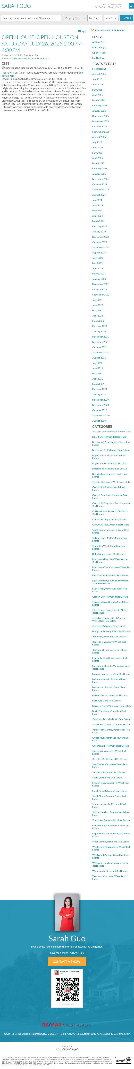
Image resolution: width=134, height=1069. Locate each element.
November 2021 (100, 341)
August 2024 (99, 194)
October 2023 (99, 242)
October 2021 (99, 347)
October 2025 (99, 126)
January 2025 (99, 173)
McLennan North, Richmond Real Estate (30, 58)
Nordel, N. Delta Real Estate (106, 700)
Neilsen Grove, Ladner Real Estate (109, 695)
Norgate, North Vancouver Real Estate (112, 705)
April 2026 (97, 95)
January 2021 (99, 394)
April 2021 (97, 378)
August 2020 (99, 420)
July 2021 (97, 362)
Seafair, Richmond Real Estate (107, 777)
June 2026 (97, 84)
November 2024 (100, 179)
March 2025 (98, 163)
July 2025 (97, 142)
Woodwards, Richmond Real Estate (110, 871)
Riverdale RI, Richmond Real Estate (110, 759)
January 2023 (99, 278)
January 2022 (99, 331)
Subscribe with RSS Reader (109, 30)
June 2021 (97, 368)
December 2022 (100, 284)
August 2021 (99, 357)
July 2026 (97, 79)
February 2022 (99, 326)
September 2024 (100, 189)
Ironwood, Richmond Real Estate (109, 636)
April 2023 (97, 268)
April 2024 (97, 215)
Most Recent (99, 68)
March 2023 (98, 273)
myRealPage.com (67, 1049)
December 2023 (100, 236)
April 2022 (97, 315)
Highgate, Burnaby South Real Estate (111, 631)
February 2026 (99, 105)
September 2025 (100, 131)
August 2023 (99, 252)
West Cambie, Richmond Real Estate (111, 841)
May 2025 (97, 152)
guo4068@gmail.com (108, 7)
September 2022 (100, 294)
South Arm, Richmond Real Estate (109, 790)
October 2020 (99, 410)
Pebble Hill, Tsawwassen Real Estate (111, 724)
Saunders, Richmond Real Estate (108, 772)
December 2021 (100, 336)
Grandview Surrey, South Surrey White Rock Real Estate (108, 619)
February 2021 (99, 389)
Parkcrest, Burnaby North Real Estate (111, 719)
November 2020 (100, 405)
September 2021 (100, 352)
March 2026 (98, 100)
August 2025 (99, 137)
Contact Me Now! (67, 961)
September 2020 (100, 415)
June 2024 (97, 205)
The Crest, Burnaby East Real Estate (111, 820)
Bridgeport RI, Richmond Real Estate (111, 450)
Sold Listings (98, 57)
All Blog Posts (99, 42)
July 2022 (97, 299)
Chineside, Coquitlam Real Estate (109, 519)
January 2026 (99, 110)
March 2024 (98, 221)
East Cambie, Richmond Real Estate (110, 575)
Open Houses (99, 52)
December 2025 (100, 116)
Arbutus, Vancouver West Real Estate (111, 431)
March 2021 (98, 383)
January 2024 (99, 231)
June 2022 (97, 305)
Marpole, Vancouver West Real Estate (111, 674)
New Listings (99, 47)
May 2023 (97, 263)
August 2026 (99, 74)
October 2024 (99, 184)
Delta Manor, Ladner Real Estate (108, 554)
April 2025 (97, 158)
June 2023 (97, 257)
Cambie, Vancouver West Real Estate (111, 481)
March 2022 (98, 320)
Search (127, 18)
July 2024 (97, 200)
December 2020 (100, 399)
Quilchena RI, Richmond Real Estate (110, 745)
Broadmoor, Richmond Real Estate (109, 468)
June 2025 (97, 147)
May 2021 (97, 373)
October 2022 (99, 289)
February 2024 (99, 226)
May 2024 (97, 210)
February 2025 (99, 168)
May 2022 (97, 310)
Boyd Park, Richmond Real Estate (109, 436)
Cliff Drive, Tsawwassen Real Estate (110, 524)
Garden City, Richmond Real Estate (110, 596)
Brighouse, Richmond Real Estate (109, 463)
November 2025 (100, 121)
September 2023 (100, 247)
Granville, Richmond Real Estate (108, 626)
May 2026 (97, 89)
